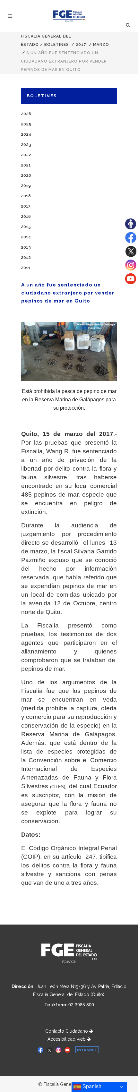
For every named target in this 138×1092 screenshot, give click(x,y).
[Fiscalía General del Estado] (69, 16)
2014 (26, 237)
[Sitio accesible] (131, 227)
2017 (81, 44)
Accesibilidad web (67, 1039)
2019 (26, 185)
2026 (26, 113)
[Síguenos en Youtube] (131, 282)
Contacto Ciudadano (67, 1031)
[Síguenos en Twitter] (131, 255)
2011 (25, 267)
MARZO (101, 44)
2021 (26, 165)
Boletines (56, 44)
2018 (26, 195)
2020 (26, 175)
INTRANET (87, 1050)
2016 (26, 216)
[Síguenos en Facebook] (131, 241)
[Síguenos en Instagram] (131, 269)
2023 (26, 144)
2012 (26, 257)
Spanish (91, 1086)
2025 (26, 124)
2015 (26, 226)
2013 (26, 247)
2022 (26, 154)
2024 (26, 134)
